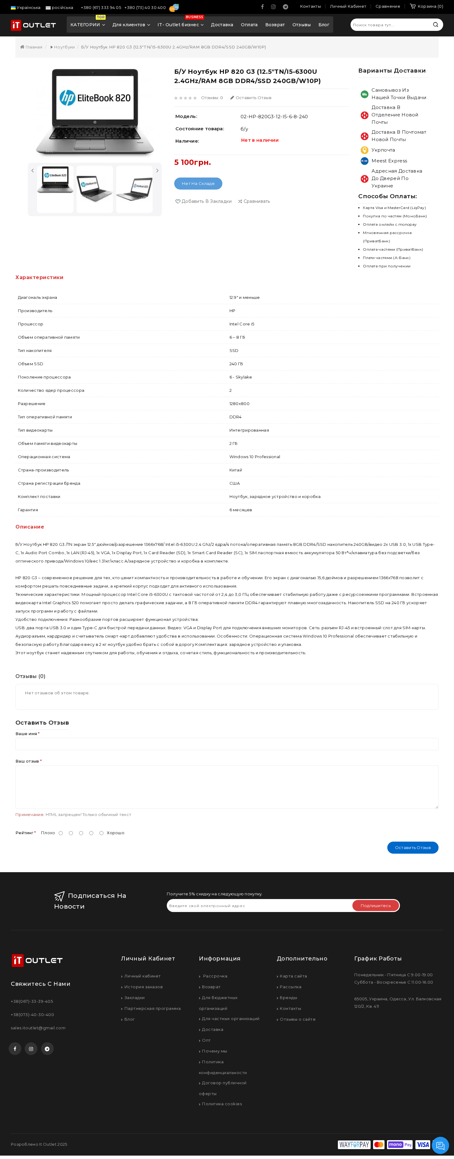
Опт (206, 1040)
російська (62, 7)
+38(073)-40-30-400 (32, 1014)
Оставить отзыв (253, 97)
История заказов (143, 986)
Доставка (222, 24)
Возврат (275, 24)
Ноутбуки (64, 46)
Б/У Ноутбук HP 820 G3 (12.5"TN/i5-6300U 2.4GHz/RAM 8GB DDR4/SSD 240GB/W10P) (173, 46)
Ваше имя (26, 733)
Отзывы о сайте (298, 1019)
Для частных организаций (231, 1018)
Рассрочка (214, 975)
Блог (324, 24)
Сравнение (388, 6)
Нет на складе (198, 183)
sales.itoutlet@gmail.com (38, 1027)
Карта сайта (293, 975)
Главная (33, 46)
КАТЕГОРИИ (87, 22)
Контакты (290, 1008)
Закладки (134, 997)
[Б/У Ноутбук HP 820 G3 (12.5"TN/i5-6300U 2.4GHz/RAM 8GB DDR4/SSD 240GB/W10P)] (95, 113)
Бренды (288, 997)
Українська (28, 7)
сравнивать (257, 201)
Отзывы (301, 24)
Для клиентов (128, 24)
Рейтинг (24, 832)
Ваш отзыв (27, 761)
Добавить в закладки (207, 201)
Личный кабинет (142, 975)
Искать (435, 25)
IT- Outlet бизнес (180, 22)
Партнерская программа (152, 1008)
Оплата (249, 24)
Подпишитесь (376, 905)
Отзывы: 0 (212, 97)
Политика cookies (222, 1103)
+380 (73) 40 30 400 (145, 7)
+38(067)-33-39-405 (32, 1001)
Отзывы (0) (30, 676)
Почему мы (214, 1050)
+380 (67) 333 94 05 (101, 7)
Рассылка (290, 986)
